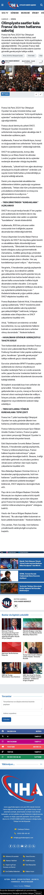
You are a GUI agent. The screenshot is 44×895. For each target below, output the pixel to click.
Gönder (6, 719)
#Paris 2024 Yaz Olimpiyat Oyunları (13, 55)
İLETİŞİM (7, 879)
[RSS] (33, 846)
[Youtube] (22, 846)
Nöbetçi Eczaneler (12, 856)
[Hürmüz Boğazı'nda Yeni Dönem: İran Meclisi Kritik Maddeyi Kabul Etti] (32, 624)
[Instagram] (18, 846)
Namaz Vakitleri (11, 860)
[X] (14, 846)
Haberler (4, 19)
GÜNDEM (14, 13)
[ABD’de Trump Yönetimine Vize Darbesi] (11, 668)
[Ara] (41, 5)
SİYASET (35, 13)
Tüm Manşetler (30, 865)
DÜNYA (13, 19)
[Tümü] (41, 764)
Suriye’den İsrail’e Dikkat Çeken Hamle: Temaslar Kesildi (32, 656)
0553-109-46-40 (23, 833)
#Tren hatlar (31, 55)
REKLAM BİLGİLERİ (27, 882)
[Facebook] (10, 846)
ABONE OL (35, 879)
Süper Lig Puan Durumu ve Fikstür (9, 866)
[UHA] (22, 5)
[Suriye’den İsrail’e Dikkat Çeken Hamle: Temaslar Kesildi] (32, 648)
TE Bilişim (27, 886)
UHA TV (5, 13)
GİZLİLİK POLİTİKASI (23, 879)
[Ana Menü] (2, 5)
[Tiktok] (26, 846)
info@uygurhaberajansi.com (23, 837)
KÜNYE (13, 879)
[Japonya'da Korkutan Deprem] (11, 647)
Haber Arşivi (30, 871)
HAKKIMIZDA (15, 882)
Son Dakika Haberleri (12, 871)
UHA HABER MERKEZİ (22, 601)
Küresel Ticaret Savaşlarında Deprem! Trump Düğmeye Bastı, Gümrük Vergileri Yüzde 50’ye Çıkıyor (10, 634)
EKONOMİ (25, 13)
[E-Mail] (15, 606)
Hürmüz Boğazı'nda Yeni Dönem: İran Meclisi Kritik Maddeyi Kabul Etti (32, 633)
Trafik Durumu (30, 860)
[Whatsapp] (30, 846)
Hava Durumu (30, 856)
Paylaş (6, 94)
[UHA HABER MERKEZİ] (7, 603)
